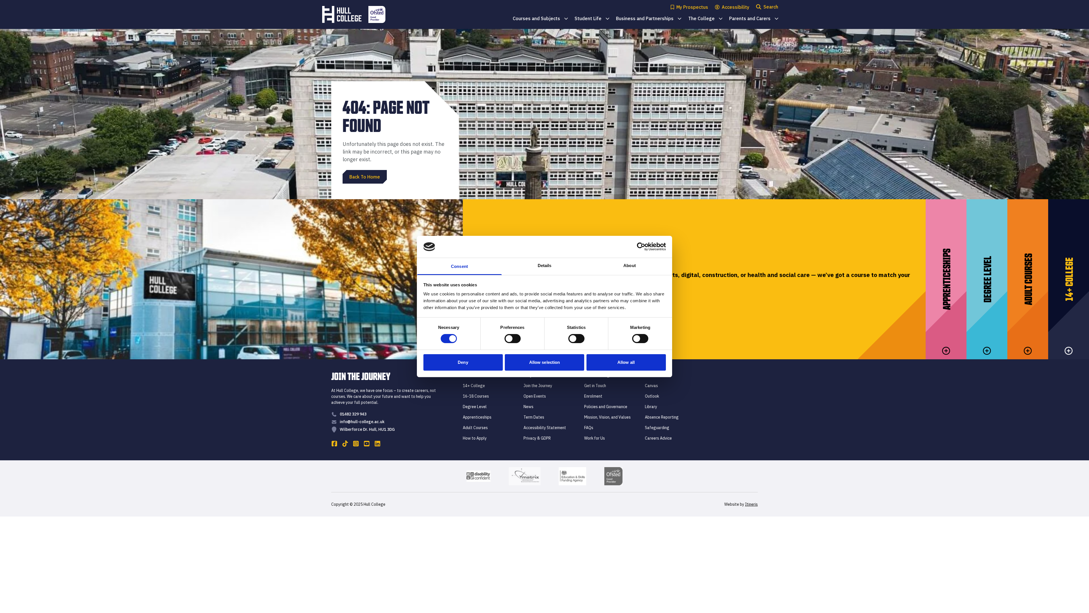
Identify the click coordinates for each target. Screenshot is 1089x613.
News (528, 406)
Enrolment (593, 396)
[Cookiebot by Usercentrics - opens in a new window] (641, 246)
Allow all (626, 362)
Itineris (751, 504)
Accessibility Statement (545, 427)
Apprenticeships (477, 417)
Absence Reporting (662, 417)
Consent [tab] (459, 266)
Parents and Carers (753, 19)
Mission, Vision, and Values (607, 417)
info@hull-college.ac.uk (362, 421)
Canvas (651, 385)
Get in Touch (595, 385)
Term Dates (534, 417)
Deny (463, 362)
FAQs (588, 427)
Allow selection (544, 362)
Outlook (652, 396)
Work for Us (594, 438)
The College (705, 19)
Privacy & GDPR (537, 438)
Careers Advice (658, 438)
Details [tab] (545, 265)
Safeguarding (657, 427)
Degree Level (475, 406)
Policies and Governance (605, 406)
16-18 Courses (476, 396)
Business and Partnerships (648, 19)
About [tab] (629, 265)
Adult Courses (475, 427)
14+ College (474, 385)
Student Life (592, 19)
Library (651, 406)
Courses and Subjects (540, 19)
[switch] (513, 338)
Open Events (535, 396)
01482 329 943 (353, 414)
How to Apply (475, 438)
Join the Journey (538, 385)
